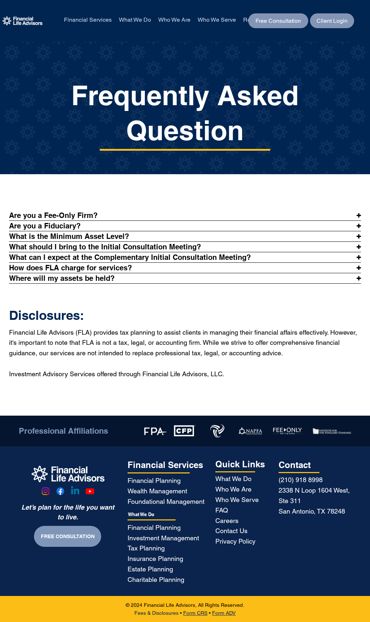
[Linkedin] (75, 491)
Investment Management (163, 538)
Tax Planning (146, 548)
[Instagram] (45, 491)
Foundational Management (166, 501)
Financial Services (165, 465)
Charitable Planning (156, 579)
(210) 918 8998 (301, 480)
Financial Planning (154, 480)
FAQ (221, 510)
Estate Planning (150, 569)
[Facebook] (60, 491)
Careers (226, 520)
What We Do (141, 514)
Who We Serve (237, 499)
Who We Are (233, 489)
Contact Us (231, 531)
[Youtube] (90, 491)
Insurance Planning (155, 558)
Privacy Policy (235, 541)
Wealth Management (157, 491)
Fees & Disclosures (156, 613)
